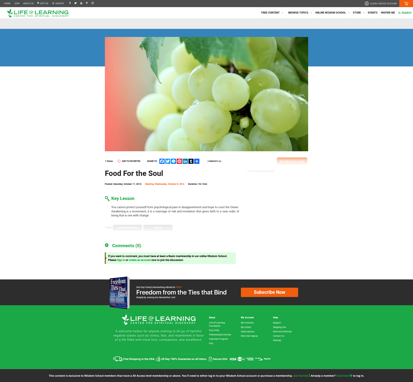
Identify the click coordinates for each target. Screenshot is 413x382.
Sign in (121, 260)
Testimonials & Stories (220, 334)
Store (357, 13)
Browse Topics (298, 13)
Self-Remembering (127, 227)
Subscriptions (248, 331)
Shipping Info (279, 327)
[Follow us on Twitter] (77, 3)
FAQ (211, 343)
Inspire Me (388, 13)
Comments (214, 161)
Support (277, 322)
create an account (140, 260)
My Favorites (247, 322)
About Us (28, 3)
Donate (59, 3)
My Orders (246, 327)
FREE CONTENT (270, 13)
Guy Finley (214, 330)
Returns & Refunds (282, 331)
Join (16, 3)
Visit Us (43, 3)
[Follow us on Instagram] (94, 3)
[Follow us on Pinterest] (88, 3)
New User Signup (249, 335)
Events (373, 13)
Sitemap (277, 340)
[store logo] (38, 13)
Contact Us (278, 335)
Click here (342, 375)
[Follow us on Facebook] (71, 3)
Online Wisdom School (330, 13)
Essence (158, 227)
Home (7, 3)
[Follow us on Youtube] (83, 3)
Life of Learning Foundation (217, 324)
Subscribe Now (269, 292)
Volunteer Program (218, 339)
